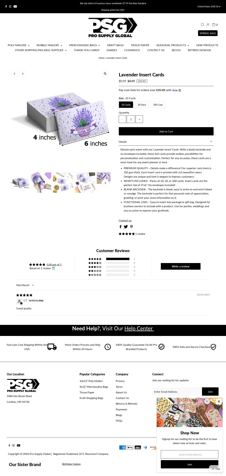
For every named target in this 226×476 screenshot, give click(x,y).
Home (102, 58)
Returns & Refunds (126, 403)
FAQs (119, 420)
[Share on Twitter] (126, 227)
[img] (24, 295)
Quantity (124, 112)
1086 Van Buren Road (19, 395)
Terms (119, 386)
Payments (121, 409)
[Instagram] (10, 7)
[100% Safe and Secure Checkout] (213, 349)
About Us (121, 392)
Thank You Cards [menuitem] (86, 50)
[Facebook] (6, 7)
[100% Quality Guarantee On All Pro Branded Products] (161, 349)
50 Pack (142, 104)
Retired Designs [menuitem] (199, 50)
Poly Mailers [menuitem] (17, 45)
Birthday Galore (71, 463)
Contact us (125, 220)
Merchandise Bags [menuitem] (83, 45)
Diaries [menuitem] (112, 50)
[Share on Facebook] (121, 227)
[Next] (22, 73)
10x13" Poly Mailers (91, 380)
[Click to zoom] (105, 74)
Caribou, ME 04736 (18, 401)
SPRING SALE (208, 33)
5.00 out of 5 (54, 264)
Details (123, 141)
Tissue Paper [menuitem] (140, 45)
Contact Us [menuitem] (156, 50)
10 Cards (126, 104)
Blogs (119, 414)
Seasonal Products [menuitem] (171, 45)
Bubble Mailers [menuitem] (48, 45)
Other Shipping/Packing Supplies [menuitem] (39, 50)
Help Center (139, 328)
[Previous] (14, 73)
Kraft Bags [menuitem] (115, 45)
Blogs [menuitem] (176, 50)
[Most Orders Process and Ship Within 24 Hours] (108, 349)
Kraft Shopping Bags (91, 397)
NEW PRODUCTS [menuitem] (207, 45)
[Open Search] (202, 24)
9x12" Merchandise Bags (94, 386)
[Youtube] (15, 7)
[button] (127, 233)
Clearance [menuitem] (132, 50)
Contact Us (122, 397)
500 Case (158, 104)
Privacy (120, 380)
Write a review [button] (180, 266)
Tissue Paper (87, 392)
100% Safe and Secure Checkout (191, 346)
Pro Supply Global (40, 453)
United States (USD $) (208, 6)
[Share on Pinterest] (131, 227)
